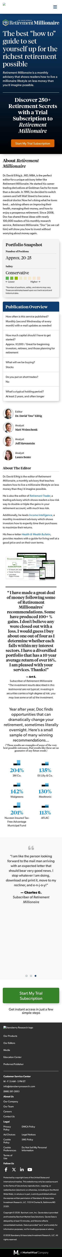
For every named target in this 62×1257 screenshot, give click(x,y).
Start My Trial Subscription (32, 143)
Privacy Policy (7, 1128)
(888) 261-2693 (11, 1091)
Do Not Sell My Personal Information (34, 1149)
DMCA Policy (28, 1126)
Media (6, 1049)
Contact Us (9, 1116)
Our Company (10, 1101)
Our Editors (9, 1042)
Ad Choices (9, 1134)
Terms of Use (7, 1157)
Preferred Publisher (13, 1064)
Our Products (10, 1035)
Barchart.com (27, 1212)
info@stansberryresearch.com (19, 1086)
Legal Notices (29, 1134)
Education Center (12, 1057)
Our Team (8, 1106)
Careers (7, 1111)
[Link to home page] (20, 7)
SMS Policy (27, 1139)
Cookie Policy (7, 1141)
